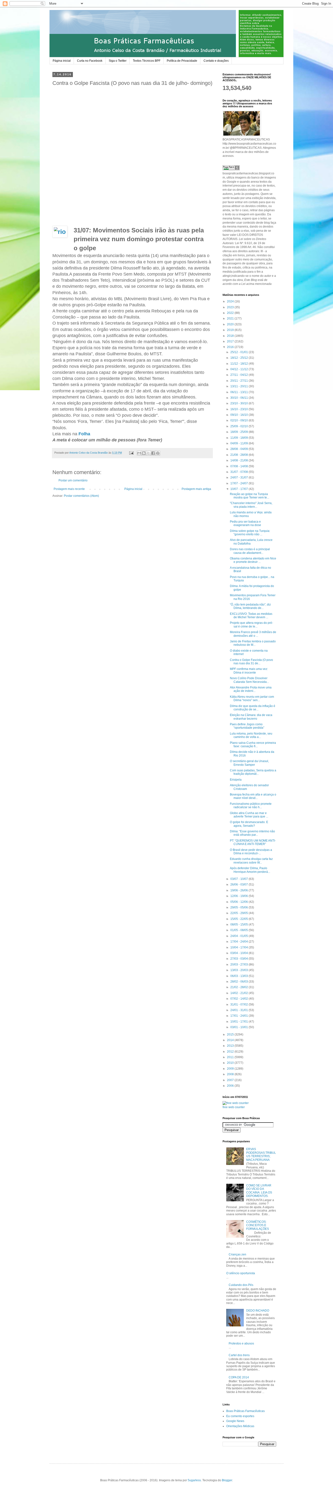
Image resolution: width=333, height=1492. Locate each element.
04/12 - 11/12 (239, 369)
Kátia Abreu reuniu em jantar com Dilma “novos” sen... (252, 698)
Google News (235, 1421)
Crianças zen (237, 1254)
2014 (231, 1040)
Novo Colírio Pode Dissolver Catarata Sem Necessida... (249, 679)
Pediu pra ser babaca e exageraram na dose (245, 523)
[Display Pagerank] (231, 169)
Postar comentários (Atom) (81, 495)
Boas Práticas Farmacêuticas (245, 1411)
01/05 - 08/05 (239, 930)
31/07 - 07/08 (239, 472)
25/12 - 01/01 (239, 352)
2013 (231, 1045)
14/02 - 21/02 (239, 993)
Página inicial (62, 60)
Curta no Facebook (89, 60)
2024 (231, 301)
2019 (231, 330)
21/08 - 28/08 (239, 455)
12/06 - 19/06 (239, 896)
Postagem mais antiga (196, 489)
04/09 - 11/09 (239, 443)
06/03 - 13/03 (239, 976)
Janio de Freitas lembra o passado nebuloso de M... (253, 643)
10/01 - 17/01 (239, 1021)
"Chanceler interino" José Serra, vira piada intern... (251, 504)
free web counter (234, 1107)
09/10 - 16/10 (239, 415)
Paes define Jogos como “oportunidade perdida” (247, 726)
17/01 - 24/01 (239, 1015)
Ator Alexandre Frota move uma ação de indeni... (251, 689)
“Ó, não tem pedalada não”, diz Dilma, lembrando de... (250, 606)
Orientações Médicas (240, 1426)
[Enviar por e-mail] (139, 453)
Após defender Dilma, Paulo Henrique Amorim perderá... (250, 869)
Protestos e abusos (241, 1343)
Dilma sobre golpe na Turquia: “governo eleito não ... (250, 532)
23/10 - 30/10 (239, 403)
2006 (231, 1085)
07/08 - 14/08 (239, 466)
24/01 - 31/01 (239, 1010)
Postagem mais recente (69, 489)
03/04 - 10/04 (239, 953)
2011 (231, 1057)
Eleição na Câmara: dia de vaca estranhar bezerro (251, 716)
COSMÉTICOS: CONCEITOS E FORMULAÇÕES (257, 1225)
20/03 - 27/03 (239, 964)
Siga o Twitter (118, 60)
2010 (231, 1062)
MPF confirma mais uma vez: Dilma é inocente (249, 670)
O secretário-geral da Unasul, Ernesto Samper (249, 762)
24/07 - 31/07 (239, 477)
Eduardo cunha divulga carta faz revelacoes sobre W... (251, 860)
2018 (231, 336)
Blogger (227, 1480)
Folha (84, 433)
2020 (231, 324)
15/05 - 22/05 (239, 919)
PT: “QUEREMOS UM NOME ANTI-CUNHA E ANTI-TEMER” (253, 842)
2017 (231, 341)
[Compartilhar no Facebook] (153, 453)
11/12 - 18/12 (239, 363)
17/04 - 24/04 (239, 941)
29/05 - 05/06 (239, 907)
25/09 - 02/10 (239, 426)
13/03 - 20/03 (239, 970)
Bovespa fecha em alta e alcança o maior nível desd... (253, 796)
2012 (231, 1051)
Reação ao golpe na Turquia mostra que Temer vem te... (249, 495)
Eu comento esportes (240, 1416)
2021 (231, 318)
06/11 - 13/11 (239, 392)
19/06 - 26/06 (239, 890)
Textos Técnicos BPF (146, 60)
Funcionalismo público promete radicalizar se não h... (251, 805)
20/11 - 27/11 (239, 380)
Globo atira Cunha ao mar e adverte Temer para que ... (249, 814)
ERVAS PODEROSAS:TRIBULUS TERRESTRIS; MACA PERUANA (261, 1154)
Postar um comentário (73, 480)
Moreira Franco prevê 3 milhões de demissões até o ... (253, 633)
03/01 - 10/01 (239, 1027)
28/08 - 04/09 (239, 449)
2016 (231, 347)
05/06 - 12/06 (239, 902)
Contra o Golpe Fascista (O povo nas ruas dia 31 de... (251, 661)
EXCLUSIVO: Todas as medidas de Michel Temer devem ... (251, 615)
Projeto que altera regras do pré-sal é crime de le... (251, 624)
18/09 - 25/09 (239, 432)
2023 (231, 307)
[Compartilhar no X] (148, 453)
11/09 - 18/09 (239, 437)
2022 (231, 313)
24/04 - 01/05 (239, 936)
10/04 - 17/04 (239, 947)
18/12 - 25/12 (239, 357)
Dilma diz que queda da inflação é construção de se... (252, 707)
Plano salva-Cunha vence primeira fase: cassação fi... (253, 744)
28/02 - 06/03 (239, 981)
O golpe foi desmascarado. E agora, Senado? (249, 823)
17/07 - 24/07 (239, 483)
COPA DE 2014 (239, 1377)
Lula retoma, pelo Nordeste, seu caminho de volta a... (251, 735)
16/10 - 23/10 (239, 409)
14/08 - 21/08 (239, 460)
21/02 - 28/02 (239, 987)
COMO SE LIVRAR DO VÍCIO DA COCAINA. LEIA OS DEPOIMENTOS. (259, 1191)
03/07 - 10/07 (239, 879)
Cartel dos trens (239, 1355)
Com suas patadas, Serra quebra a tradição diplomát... (253, 772)
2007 (231, 1080)
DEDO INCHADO (257, 1310)
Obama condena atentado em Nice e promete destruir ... (253, 560)
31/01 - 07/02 (239, 1004)
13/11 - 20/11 (239, 386)
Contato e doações (216, 60)
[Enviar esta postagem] (131, 452)
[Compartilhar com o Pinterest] (157, 453)
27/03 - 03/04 (239, 958)
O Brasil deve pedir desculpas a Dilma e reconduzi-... (251, 851)
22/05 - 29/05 (239, 913)
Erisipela (236, 779)
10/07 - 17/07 (239, 489)
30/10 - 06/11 (239, 397)
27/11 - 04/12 (239, 375)
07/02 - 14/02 (239, 998)
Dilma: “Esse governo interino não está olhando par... (252, 833)
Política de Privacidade (182, 60)
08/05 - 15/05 (239, 924)
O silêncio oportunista (240, 1273)
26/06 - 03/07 (239, 884)
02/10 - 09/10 (239, 420)
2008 (231, 1074)
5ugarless (194, 1480)
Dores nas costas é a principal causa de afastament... (250, 550)
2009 (231, 1068)
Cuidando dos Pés (241, 1285)
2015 (231, 1034)
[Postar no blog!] (143, 453)
